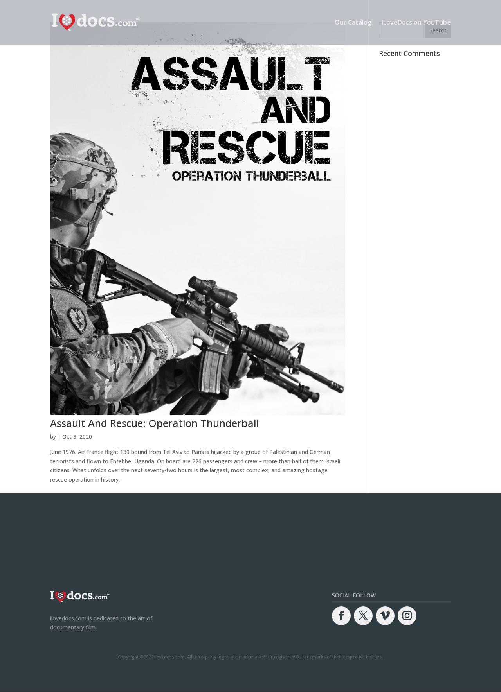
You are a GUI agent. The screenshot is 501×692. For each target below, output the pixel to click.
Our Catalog (353, 23)
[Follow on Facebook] (341, 615)
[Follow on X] (363, 615)
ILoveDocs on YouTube (416, 23)
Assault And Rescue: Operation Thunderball (154, 423)
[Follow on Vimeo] (385, 615)
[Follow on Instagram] (407, 615)
